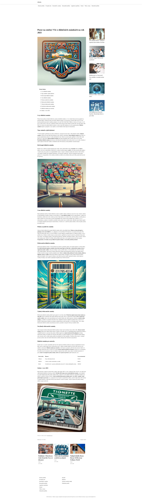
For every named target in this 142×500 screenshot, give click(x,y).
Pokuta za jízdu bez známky (47, 99)
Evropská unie (48, 5)
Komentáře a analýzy (56, 5)
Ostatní (82, 5)
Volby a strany (87, 5)
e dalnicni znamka (46, 148)
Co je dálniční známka (46, 91)
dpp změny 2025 (48, 374)
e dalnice (65, 213)
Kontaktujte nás (49, 435)
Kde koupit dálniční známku (47, 95)
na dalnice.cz (46, 220)
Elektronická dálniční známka (47, 102)
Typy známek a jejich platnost (47, 93)
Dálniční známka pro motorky (47, 108)
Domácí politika (41, 5)
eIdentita (39, 2)
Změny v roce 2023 (45, 110)
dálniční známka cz (63, 118)
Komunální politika (66, 5)
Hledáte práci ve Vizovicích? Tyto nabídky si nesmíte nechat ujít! (96, 77)
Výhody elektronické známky (47, 104)
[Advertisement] (71, 15)
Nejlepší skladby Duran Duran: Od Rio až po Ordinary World (77, 458)
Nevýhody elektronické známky (48, 106)
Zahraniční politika (95, 5)
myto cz (41, 346)
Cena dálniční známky (46, 97)
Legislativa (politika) (75, 5)
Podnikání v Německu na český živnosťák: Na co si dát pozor (45, 458)
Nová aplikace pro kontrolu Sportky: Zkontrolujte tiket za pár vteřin (96, 113)
